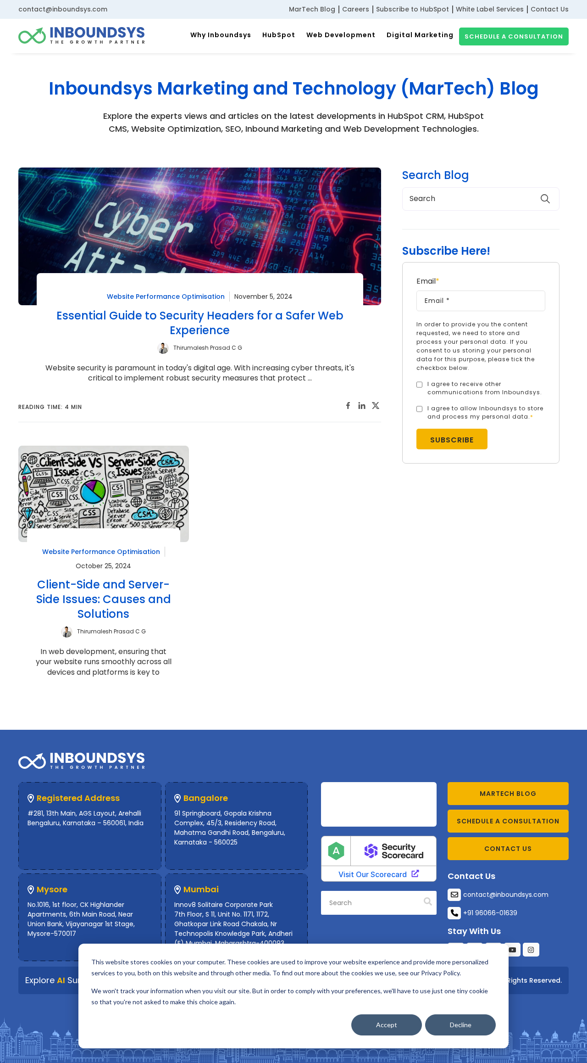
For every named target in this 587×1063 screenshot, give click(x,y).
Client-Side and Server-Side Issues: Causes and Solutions (103, 599)
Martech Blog (508, 793)
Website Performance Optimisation (166, 296)
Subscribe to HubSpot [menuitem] (412, 9)
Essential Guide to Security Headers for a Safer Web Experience (199, 323)
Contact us (508, 848)
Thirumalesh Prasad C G (207, 348)
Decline (460, 1025)
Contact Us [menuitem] (550, 9)
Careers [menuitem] (355, 9)
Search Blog (435, 175)
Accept (386, 1025)
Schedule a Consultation (514, 36)
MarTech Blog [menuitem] (312, 9)
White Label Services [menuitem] (490, 9)
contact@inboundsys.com (62, 9)
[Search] (428, 902)
